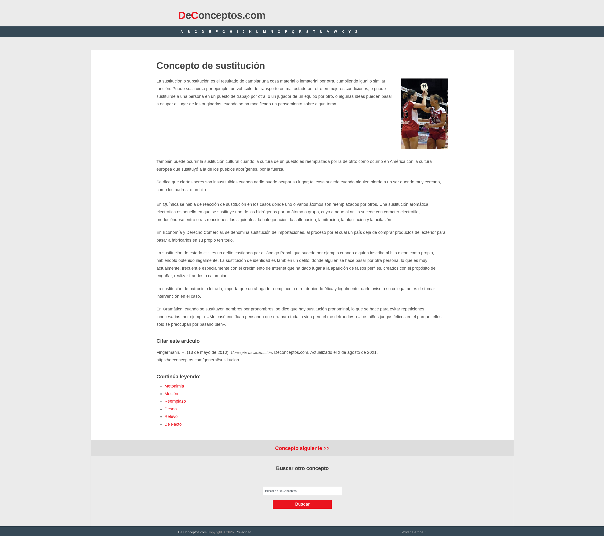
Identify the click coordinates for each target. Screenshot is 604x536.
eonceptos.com (221, 15)
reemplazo (175, 401)
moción (171, 393)
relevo (171, 416)
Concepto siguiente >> (302, 448)
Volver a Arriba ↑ (414, 532)
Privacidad (243, 532)
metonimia (174, 386)
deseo (170, 409)
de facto (173, 424)
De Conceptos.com (192, 532)
